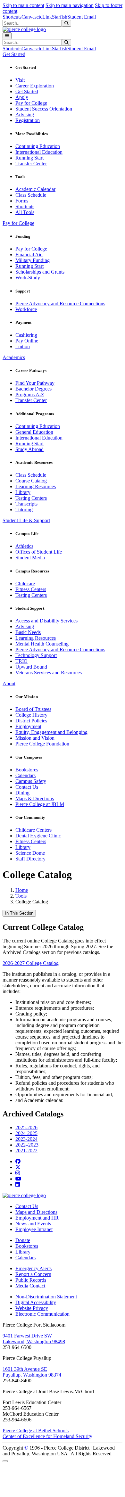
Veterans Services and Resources (48, 672)
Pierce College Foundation (42, 743)
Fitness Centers (30, 589)
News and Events (33, 1223)
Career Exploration (34, 85)
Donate (22, 1240)
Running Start (29, 157)
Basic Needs (28, 632)
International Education (39, 152)
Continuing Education (37, 146)
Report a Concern (33, 1274)
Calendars (25, 775)
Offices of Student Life (38, 552)
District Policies (31, 720)
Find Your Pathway (34, 383)
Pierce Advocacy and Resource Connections (60, 303)
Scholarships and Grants (39, 272)
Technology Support (36, 655)
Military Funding (32, 260)
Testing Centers (31, 498)
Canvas (29, 17)
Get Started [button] (14, 54)
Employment (28, 726)
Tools (21, 896)
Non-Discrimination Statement (46, 1296)
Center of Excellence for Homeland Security (47, 1436)
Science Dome (30, 853)
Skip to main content (23, 5)
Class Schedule (30, 195)
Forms (21, 200)
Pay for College (31, 103)
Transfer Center (31, 163)
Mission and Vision (34, 738)
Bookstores (26, 769)
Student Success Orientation (43, 108)
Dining (22, 792)
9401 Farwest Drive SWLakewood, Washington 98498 (34, 1338)
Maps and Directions (36, 1212)
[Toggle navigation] (7, 35)
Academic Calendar (35, 189)
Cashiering (26, 335)
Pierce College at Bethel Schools (36, 1430)
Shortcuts (12, 17)
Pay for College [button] (18, 223)
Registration (27, 120)
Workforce (26, 309)
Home (21, 890)
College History (31, 715)
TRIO (21, 661)
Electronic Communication (42, 1314)
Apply (21, 97)
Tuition (22, 346)
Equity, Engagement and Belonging (51, 732)
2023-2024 (26, 1139)
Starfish (59, 17)
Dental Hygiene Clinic (38, 835)
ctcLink (44, 17)
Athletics (24, 546)
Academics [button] (14, 357)
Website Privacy (31, 1308)
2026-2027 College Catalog (31, 963)
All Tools (24, 212)
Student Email (81, 17)
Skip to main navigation (70, 5)
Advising (24, 114)
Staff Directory (30, 858)
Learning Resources (35, 486)
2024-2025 (26, 1133)
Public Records (30, 1280)
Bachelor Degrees (33, 388)
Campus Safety (30, 781)
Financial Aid (29, 254)
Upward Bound (31, 667)
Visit (20, 80)
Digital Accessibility (35, 1302)
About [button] (9, 683)
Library (22, 492)
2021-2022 (26, 1150)
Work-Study (27, 277)
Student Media (30, 557)
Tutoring (24, 509)
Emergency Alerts (33, 1268)
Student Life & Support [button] (26, 520)
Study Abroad (29, 449)
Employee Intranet (34, 1229)
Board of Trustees (33, 709)
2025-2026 (26, 1127)
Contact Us (26, 787)
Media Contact (30, 1285)
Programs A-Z (29, 394)
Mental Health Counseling (42, 643)
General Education (34, 432)
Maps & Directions (34, 798)
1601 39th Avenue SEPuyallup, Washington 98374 (32, 1372)
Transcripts (26, 503)
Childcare (25, 583)
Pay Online (26, 340)
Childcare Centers (33, 830)
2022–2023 (26, 1144)
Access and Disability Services (46, 620)
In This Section (19, 913)
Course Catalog (31, 480)
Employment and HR (37, 1218)
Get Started (26, 91)
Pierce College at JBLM (39, 804)
